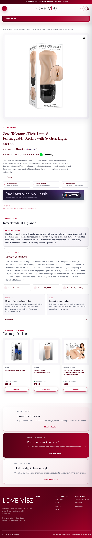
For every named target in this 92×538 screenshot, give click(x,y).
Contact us (59, 499)
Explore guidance (50, 479)
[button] (84, 38)
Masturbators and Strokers (22, 29)
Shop (10, 29)
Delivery (58, 502)
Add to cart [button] (16, 389)
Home (4, 29)
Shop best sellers (51, 427)
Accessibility (79, 502)
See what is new (56, 453)
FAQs (57, 509)
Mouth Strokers (31, 209)
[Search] (4, 8)
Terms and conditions (82, 499)
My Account (79, 506)
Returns (58, 506)
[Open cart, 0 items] (87, 8)
